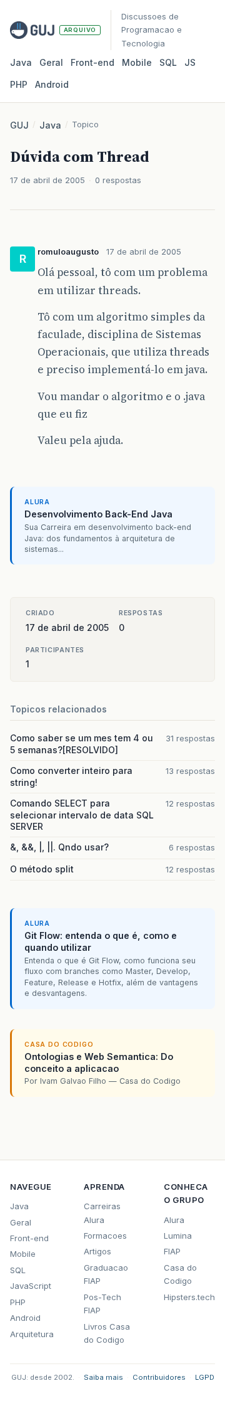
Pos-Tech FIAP (102, 1303)
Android (52, 84)
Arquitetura (32, 1334)
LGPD (204, 1377)
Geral (51, 62)
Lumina (178, 1236)
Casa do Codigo (180, 1274)
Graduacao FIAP (106, 1274)
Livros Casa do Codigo (107, 1333)
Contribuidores (159, 1377)
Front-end (29, 1238)
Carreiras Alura (102, 1212)
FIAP (172, 1251)
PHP (19, 84)
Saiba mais (103, 1377)
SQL (168, 62)
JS (190, 62)
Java (21, 62)
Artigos (97, 1251)
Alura (174, 1220)
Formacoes (105, 1236)
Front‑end (92, 62)
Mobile (137, 62)
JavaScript (30, 1286)
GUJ (19, 125)
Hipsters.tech (189, 1297)
